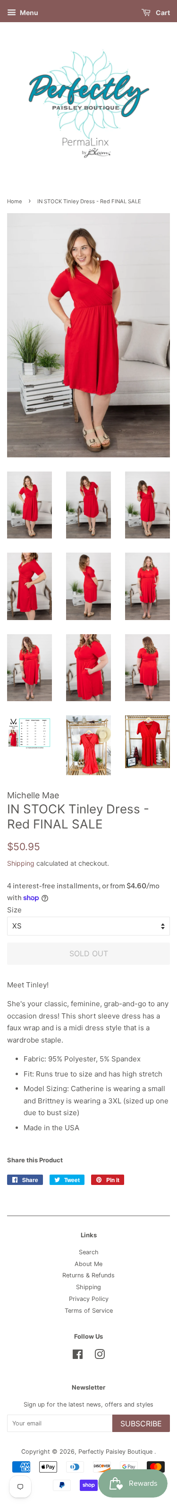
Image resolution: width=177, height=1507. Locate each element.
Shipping (20, 863)
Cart (162, 12)
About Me (88, 1263)
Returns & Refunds (88, 1275)
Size (14, 909)
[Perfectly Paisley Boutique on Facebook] (77, 1356)
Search (89, 1252)
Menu (28, 12)
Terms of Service (89, 1310)
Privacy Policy (89, 1298)
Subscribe (141, 1423)
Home (14, 201)
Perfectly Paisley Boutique (116, 1451)
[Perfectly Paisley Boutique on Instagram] (99, 1356)
